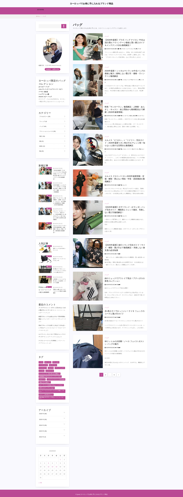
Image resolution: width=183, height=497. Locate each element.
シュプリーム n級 (44, 94)
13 (52, 467)
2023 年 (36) (43, 431)
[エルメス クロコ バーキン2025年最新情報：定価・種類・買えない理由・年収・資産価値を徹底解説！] (88, 183)
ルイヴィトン (53, 365)
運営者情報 (40, 9)
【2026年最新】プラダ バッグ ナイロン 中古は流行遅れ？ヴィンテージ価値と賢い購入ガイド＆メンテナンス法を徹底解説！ (125, 42)
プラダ (139, 48)
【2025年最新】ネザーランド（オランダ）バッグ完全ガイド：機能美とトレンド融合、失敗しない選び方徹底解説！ (125, 209)
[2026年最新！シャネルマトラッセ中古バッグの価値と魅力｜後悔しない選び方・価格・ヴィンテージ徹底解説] (88, 80)
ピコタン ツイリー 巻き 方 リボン (130, 149)
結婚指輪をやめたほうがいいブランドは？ (50, 376)
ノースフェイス (43, 365)
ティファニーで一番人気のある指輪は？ (49, 373)
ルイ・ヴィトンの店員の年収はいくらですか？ (51, 385)
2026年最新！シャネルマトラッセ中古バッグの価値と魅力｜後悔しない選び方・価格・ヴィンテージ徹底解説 (125, 73)
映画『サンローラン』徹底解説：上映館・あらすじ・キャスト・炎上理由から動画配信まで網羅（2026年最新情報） (125, 109)
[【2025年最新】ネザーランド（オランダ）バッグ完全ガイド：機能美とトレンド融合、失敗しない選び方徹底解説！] (88, 217)
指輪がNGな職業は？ (44, 382)
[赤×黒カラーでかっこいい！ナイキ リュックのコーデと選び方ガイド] (88, 317)
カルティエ (42, 379)
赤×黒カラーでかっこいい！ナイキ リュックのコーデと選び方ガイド (59, 270)
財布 (42, 146)
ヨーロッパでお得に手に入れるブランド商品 (91, 3)
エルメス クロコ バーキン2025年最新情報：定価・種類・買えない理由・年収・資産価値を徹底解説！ (125, 179)
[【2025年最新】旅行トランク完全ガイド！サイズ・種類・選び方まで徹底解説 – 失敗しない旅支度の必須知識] (88, 253)
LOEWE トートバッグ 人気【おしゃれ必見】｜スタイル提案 (59, 281)
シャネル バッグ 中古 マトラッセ (130, 79)
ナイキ (41, 362)
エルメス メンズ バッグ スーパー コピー (51, 89)
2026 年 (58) (43, 413)
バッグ (107, 36)
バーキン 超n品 (43, 91)
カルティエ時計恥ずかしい (46, 394)
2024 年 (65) (43, 425)
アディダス (56, 362)
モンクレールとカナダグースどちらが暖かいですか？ (51, 391)
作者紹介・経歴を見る (52, 69)
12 (48, 467)
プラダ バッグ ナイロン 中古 (128, 48)
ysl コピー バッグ (44, 86)
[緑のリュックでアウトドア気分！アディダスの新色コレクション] (88, 286)
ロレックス (48, 362)
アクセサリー (44, 116)
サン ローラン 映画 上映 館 (129, 115)
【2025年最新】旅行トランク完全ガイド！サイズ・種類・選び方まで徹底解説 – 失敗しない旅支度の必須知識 (125, 247)
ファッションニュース (47, 131)
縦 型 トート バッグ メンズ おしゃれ (59, 259)
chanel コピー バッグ (45, 96)
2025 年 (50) (43, 419)
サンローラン (140, 115)
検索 (63, 26)
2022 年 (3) (42, 437)
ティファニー (42, 368)
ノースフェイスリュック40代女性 (56, 379)
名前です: (41, 65)
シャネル (41, 370)
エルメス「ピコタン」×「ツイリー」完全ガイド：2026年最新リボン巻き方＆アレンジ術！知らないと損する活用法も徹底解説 (125, 143)
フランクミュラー (59, 368)
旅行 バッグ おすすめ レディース (59, 249)
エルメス (124, 185)
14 (56, 467)
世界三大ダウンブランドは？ (46, 388)
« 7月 (40, 482)
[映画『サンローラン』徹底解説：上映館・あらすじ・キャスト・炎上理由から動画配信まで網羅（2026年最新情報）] (88, 115)
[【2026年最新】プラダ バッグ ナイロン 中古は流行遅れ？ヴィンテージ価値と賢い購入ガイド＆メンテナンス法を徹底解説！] (88, 46)
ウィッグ (43, 121)
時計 (42, 136)
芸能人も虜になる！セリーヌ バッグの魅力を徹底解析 (59, 291)
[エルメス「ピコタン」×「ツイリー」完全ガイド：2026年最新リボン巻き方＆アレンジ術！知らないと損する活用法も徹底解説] (88, 149)
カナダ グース (49, 370)
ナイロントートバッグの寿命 (47, 340)
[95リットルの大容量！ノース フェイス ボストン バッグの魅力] (88, 351)
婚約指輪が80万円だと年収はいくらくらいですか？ (51, 398)
